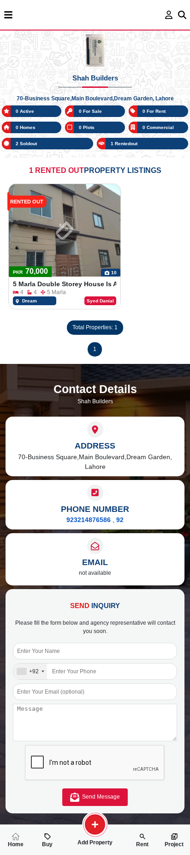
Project (174, 844)
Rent (142, 844)
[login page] (169, 15)
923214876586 (88, 519)
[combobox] (30, 671)
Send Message (99, 796)
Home (16, 844)
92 (120, 519)
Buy (47, 844)
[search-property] (95, 824)
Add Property (95, 842)
